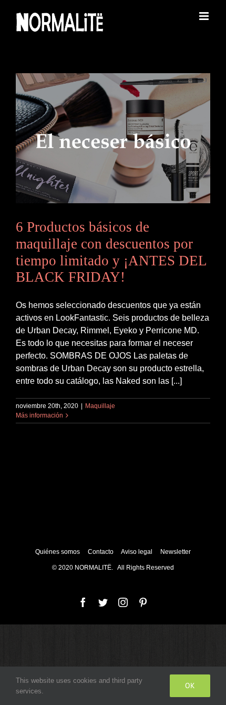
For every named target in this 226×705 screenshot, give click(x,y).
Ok (190, 685)
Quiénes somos (57, 551)
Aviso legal (137, 551)
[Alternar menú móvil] (204, 16)
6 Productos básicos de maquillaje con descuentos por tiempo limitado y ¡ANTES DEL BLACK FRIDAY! (111, 252)
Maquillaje (100, 406)
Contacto (101, 551)
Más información (39, 415)
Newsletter (175, 551)
